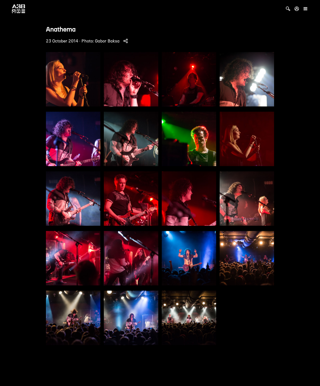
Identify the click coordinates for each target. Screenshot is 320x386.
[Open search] (288, 8)
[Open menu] (305, 8)
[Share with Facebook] (125, 41)
